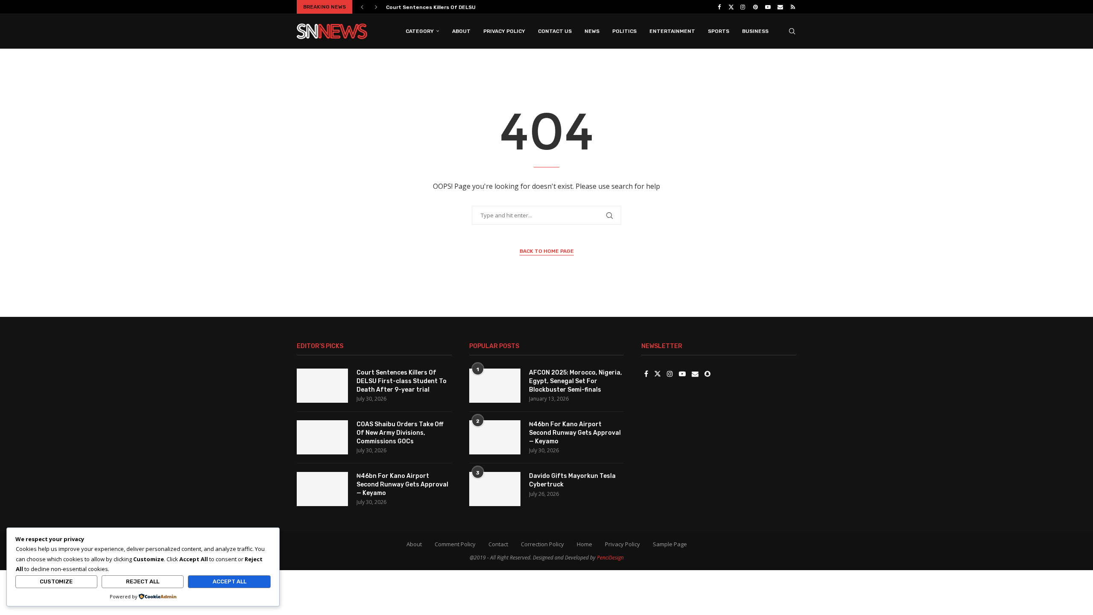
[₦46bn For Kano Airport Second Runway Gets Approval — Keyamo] (322, 489)
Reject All (142, 581)
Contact (498, 544)
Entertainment (672, 31)
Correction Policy (542, 544)
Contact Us (555, 31)
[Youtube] (767, 7)
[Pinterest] (755, 7)
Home (584, 544)
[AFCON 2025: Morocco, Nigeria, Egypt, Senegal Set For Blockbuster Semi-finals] (494, 386)
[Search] (792, 31)
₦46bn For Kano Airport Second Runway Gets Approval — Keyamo (402, 484)
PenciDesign (610, 557)
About (461, 31)
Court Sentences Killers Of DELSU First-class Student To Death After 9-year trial (402, 381)
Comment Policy (455, 544)
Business (755, 31)
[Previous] (362, 7)
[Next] (376, 7)
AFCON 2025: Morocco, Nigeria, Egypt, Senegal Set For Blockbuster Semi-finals (575, 381)
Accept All (229, 581)
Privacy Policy (504, 31)
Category (420, 31)
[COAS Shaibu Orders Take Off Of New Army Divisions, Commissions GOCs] (322, 437)
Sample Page (670, 544)
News (591, 31)
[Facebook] (719, 7)
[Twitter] (731, 7)
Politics (624, 31)
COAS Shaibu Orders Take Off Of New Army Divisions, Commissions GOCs (400, 433)
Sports (718, 31)
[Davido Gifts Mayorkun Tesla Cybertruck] (494, 489)
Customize (56, 581)
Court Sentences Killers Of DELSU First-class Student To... (463, 7)
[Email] (780, 7)
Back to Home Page (547, 251)
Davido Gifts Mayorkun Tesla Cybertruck (572, 480)
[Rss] (792, 7)
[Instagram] (742, 7)
